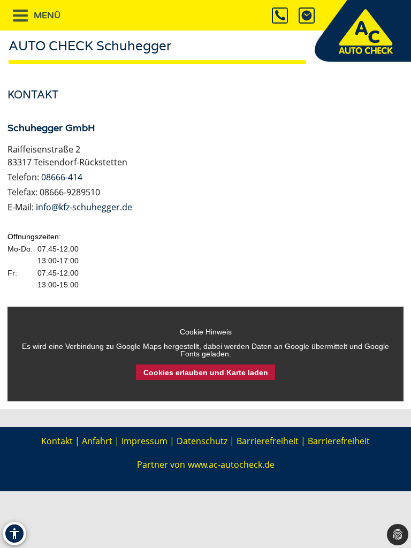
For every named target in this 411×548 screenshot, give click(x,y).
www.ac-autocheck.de (231, 464)
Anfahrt (97, 441)
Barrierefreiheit (268, 441)
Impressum (144, 441)
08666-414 (61, 177)
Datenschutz (202, 441)
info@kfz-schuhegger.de (84, 207)
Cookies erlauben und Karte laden (205, 372)
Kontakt (57, 441)
